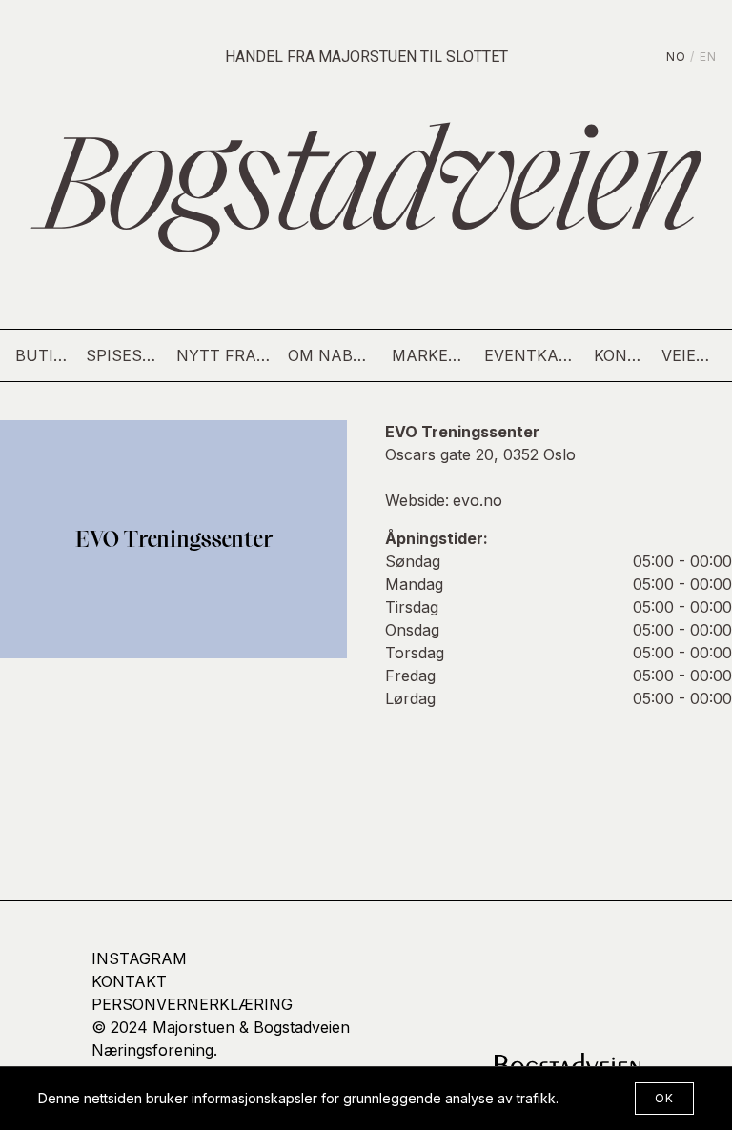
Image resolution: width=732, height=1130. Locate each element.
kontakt (129, 981)
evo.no (477, 500)
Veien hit (689, 355)
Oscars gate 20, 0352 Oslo (480, 454)
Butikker (43, 355)
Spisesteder (123, 355)
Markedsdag (430, 355)
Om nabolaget (332, 355)
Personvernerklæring (192, 1004)
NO (676, 57)
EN (708, 57)
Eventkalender (532, 355)
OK (664, 1098)
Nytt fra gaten (225, 355)
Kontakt (620, 355)
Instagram (139, 958)
